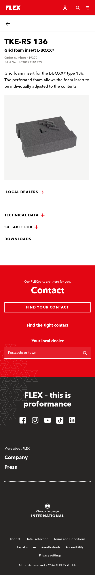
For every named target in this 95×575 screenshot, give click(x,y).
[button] (24, 215)
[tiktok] (60, 420)
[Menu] (87, 8)
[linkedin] (72, 420)
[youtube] (47, 420)
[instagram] (35, 420)
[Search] (78, 8)
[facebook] (23, 420)
